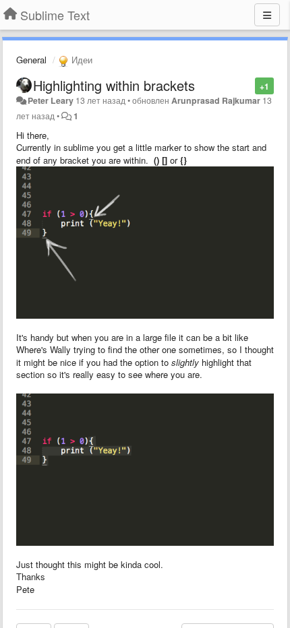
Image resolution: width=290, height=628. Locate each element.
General (31, 59)
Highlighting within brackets (114, 85)
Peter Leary (51, 100)
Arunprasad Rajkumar (215, 100)
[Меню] (267, 14)
